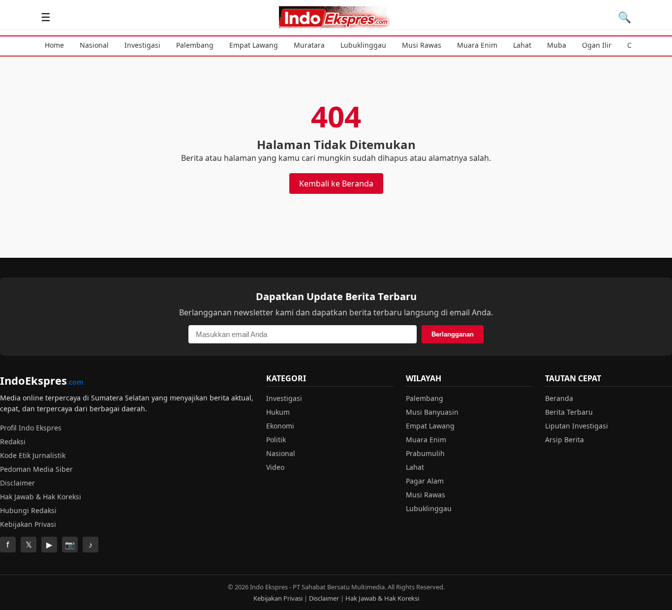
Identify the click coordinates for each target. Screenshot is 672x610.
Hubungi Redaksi (28, 510)
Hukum (278, 412)
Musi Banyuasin (432, 412)
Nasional (94, 45)
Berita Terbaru (569, 412)
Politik (276, 439)
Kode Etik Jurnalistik (32, 455)
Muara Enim (477, 45)
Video (275, 467)
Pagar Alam (425, 481)
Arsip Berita (564, 439)
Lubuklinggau (363, 45)
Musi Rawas (421, 45)
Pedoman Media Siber (36, 469)
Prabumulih (425, 453)
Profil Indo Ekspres (30, 427)
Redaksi (13, 441)
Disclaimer (17, 483)
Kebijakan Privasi (28, 524)
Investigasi (142, 45)
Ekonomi (280, 425)
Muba (556, 45)
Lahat (522, 45)
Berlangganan (452, 334)
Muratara (309, 45)
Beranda (559, 398)
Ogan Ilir (596, 45)
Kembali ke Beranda (336, 183)
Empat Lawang (253, 45)
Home (54, 45)
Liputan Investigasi (576, 425)
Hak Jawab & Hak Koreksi (40, 496)
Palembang (195, 45)
